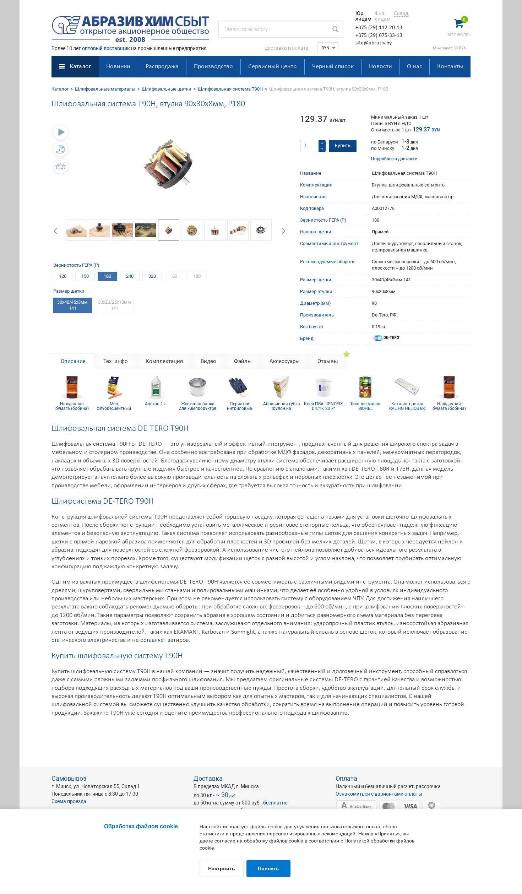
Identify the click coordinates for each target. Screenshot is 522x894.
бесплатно (275, 803)
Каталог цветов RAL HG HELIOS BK (406, 406)
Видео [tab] (208, 361)
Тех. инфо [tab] (115, 361)
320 (152, 276)
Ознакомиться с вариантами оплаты (379, 794)
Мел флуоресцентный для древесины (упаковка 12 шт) (113, 406)
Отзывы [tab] (327, 361)
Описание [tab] (73, 361)
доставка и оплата (287, 48)
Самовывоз (68, 778)
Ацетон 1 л (155, 404)
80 (174, 276)
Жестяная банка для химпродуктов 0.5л (197, 406)
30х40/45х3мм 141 (72, 305)
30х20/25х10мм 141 (114, 305)
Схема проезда (68, 801)
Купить (342, 145)
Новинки (118, 66)
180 (107, 276)
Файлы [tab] (243, 361)
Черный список (333, 66)
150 (85, 276)
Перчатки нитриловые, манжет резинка (238, 406)
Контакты (450, 66)
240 (130, 276)
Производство (213, 66)
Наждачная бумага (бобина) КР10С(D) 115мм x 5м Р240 (71, 406)
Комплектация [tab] (164, 361)
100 (197, 276)
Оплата (346, 778)
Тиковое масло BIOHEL (364, 406)
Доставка (208, 778)
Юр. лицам (361, 16)
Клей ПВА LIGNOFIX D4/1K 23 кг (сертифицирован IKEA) (322, 406)
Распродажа (162, 66)
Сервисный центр (272, 66)
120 (62, 276)
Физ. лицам (381, 16)
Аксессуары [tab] (285, 361)
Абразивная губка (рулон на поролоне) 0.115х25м (280, 406)
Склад (401, 13)
